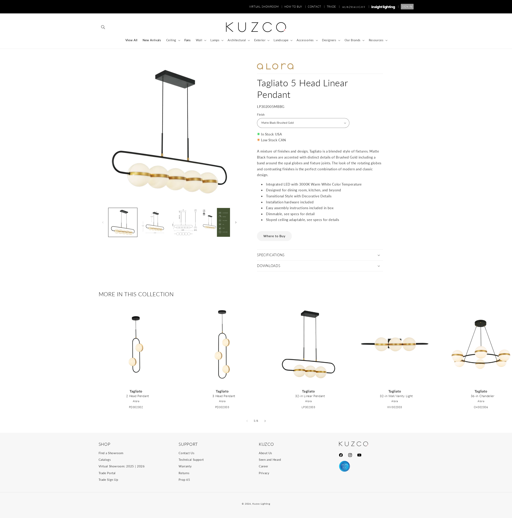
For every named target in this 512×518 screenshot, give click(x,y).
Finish (261, 114)
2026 (141, 466)
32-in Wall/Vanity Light (396, 396)
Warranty (185, 466)
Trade (333, 6)
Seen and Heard (270, 459)
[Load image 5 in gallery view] (215, 222)
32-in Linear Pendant (310, 396)
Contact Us (186, 453)
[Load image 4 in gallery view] (184, 222)
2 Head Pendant (137, 396)
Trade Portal (107, 473)
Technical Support (191, 459)
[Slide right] (235, 222)
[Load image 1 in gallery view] (122, 222)
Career (263, 466)
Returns (184, 473)
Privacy (264, 473)
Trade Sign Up (108, 479)
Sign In (407, 6)
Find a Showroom (111, 453)
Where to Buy (274, 236)
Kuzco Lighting (261, 503)
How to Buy (295, 6)
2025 (130, 466)
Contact (316, 6)
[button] (103, 27)
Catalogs (105, 459)
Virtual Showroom (265, 6)
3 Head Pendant (223, 396)
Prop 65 (184, 479)
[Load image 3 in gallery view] (153, 222)
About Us (265, 453)
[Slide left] (103, 222)
